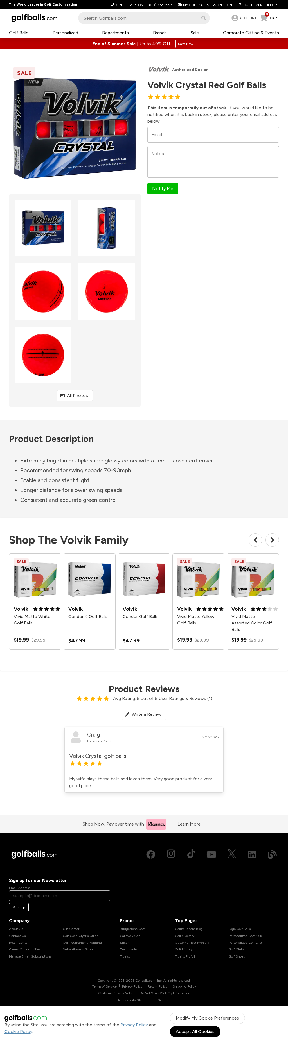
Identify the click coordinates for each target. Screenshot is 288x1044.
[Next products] (272, 540)
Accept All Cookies (195, 1031)
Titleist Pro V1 (185, 956)
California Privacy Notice (116, 993)
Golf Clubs (236, 949)
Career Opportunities (24, 949)
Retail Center (18, 943)
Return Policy (157, 986)
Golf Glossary (184, 936)
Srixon (124, 943)
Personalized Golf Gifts (245, 943)
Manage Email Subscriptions (30, 956)
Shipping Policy (184, 986)
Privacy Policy (134, 1024)
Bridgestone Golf (132, 929)
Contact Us (17, 936)
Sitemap (164, 1000)
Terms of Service (104, 986)
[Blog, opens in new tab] (272, 854)
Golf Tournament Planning (82, 943)
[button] (203, 18)
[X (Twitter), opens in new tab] (231, 854)
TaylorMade (128, 949)
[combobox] (144, 18)
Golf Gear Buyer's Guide (80, 936)
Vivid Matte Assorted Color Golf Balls (251, 623)
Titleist (125, 956)
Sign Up (19, 907)
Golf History (183, 949)
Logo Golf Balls (240, 929)
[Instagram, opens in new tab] (171, 854)
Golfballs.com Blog (189, 929)
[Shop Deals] (144, 44)
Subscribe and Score (78, 949)
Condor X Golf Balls (87, 616)
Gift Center (71, 929)
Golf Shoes (237, 956)
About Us (16, 929)
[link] (243, 17)
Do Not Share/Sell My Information (165, 993)
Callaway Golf (130, 936)
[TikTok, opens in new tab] (191, 854)
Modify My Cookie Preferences (207, 1018)
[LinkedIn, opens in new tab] (252, 854)
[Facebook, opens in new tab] (151, 854)
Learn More (189, 824)
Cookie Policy (18, 1031)
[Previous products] (255, 540)
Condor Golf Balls (140, 616)
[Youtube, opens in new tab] (211, 854)
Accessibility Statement (135, 1000)
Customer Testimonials (192, 943)
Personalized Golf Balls (245, 936)
